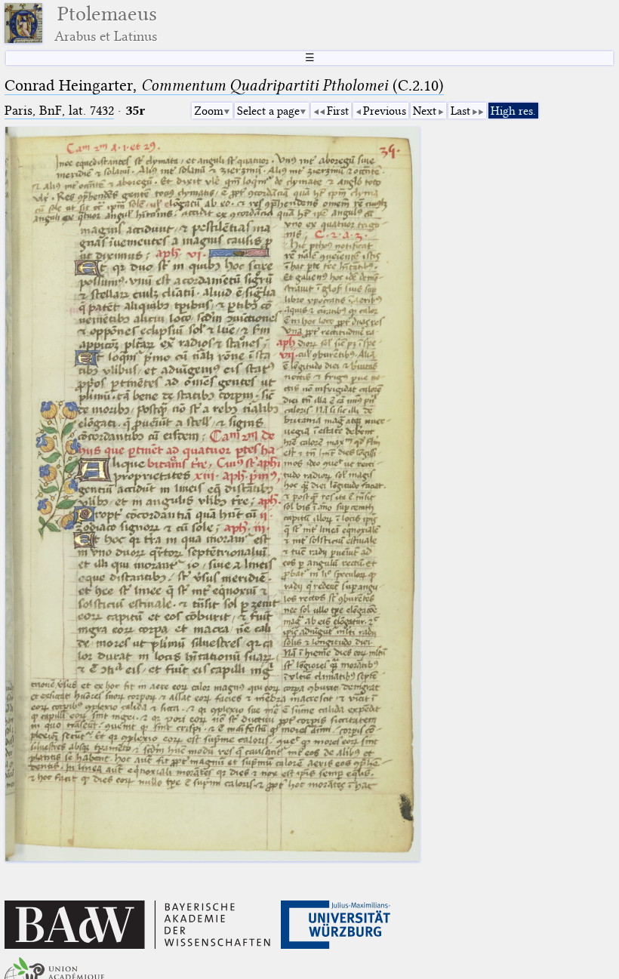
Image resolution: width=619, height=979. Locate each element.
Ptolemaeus (105, 23)
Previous (384, 111)
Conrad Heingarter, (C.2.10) (224, 85)
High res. (513, 111)
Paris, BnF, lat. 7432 (59, 111)
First (338, 111)
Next (424, 111)
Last (460, 111)
